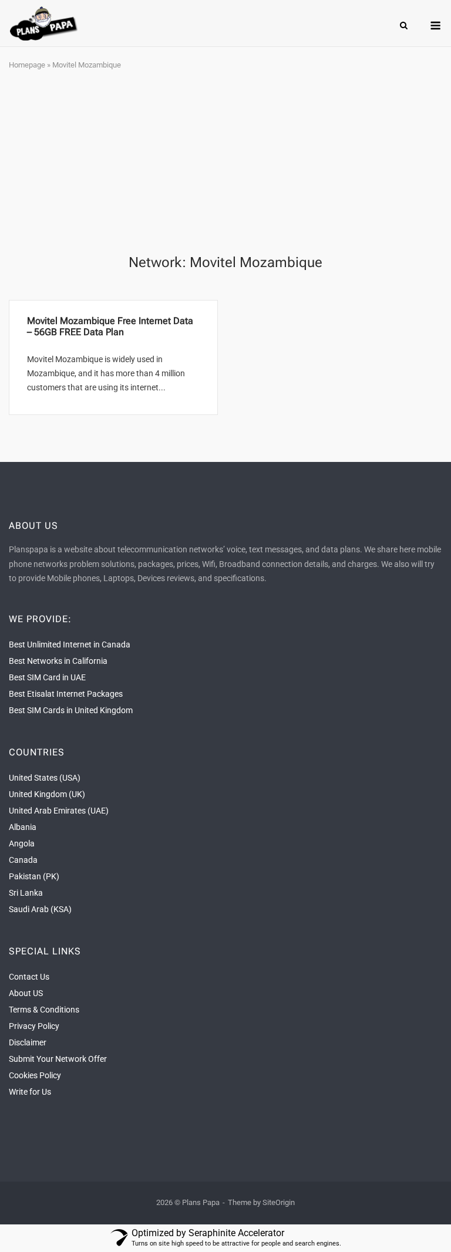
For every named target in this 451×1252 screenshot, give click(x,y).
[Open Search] (404, 26)
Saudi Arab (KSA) (40, 909)
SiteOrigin (278, 1202)
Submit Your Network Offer (58, 1059)
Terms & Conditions (44, 1009)
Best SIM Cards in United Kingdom (71, 710)
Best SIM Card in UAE (47, 677)
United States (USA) (44, 777)
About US (26, 993)
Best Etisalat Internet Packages (66, 693)
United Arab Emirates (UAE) (59, 810)
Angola (22, 843)
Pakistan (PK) (34, 876)
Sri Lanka (26, 892)
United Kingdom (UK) (47, 794)
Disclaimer (27, 1042)
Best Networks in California (58, 661)
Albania (22, 827)
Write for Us (30, 1091)
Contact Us (29, 976)
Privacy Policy (34, 1026)
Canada (23, 860)
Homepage (27, 64)
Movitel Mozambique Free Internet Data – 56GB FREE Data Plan (110, 326)
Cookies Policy (35, 1075)
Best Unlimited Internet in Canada (69, 644)
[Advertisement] (225, 163)
